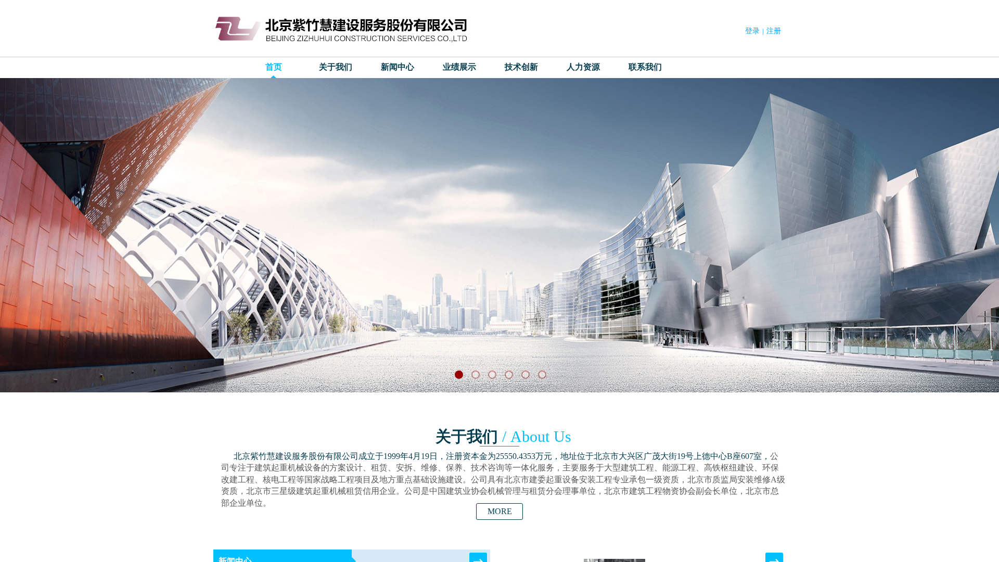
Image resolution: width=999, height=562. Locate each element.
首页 (273, 66)
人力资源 (583, 66)
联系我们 (645, 66)
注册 (773, 31)
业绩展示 (459, 66)
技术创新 (521, 66)
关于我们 (335, 66)
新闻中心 (397, 66)
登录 (752, 31)
